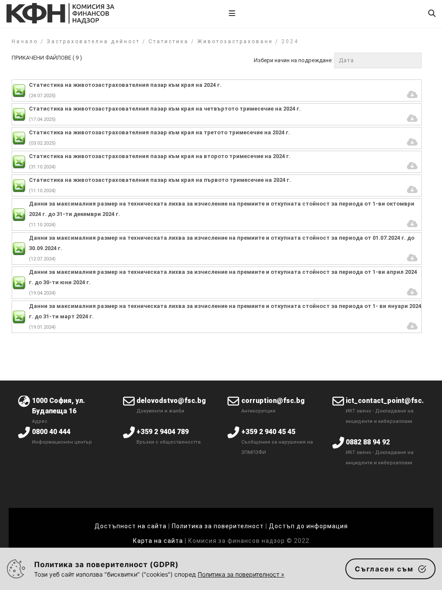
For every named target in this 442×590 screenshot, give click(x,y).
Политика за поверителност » (241, 574)
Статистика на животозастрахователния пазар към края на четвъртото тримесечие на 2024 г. (165, 108)
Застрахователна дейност (93, 41)
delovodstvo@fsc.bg (171, 401)
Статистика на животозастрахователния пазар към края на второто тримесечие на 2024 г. (159, 156)
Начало (25, 41)
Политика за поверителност (218, 526)
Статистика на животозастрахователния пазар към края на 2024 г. (125, 85)
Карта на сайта (159, 540)
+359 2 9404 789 (162, 432)
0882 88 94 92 (368, 442)
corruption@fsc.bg (273, 401)
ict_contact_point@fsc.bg (389, 401)
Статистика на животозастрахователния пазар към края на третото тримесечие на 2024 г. (159, 132)
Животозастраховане (235, 41)
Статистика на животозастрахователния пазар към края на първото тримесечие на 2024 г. (160, 180)
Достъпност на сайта (131, 526)
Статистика (168, 41)
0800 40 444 (51, 432)
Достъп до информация (308, 526)
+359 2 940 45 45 (268, 432)
